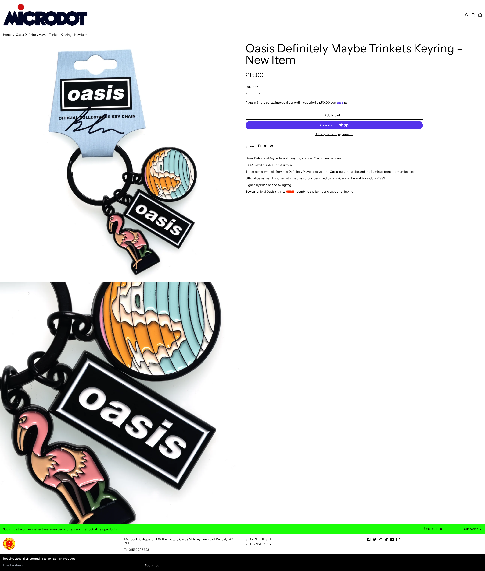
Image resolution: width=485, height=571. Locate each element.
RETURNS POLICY (258, 544)
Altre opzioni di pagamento (334, 134)
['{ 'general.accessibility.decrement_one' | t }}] (246, 93)
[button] (480, 15)
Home (7, 35)
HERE (290, 191)
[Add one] (259, 93)
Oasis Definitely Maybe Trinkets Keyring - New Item (52, 35)
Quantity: (252, 87)
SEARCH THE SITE (259, 539)
